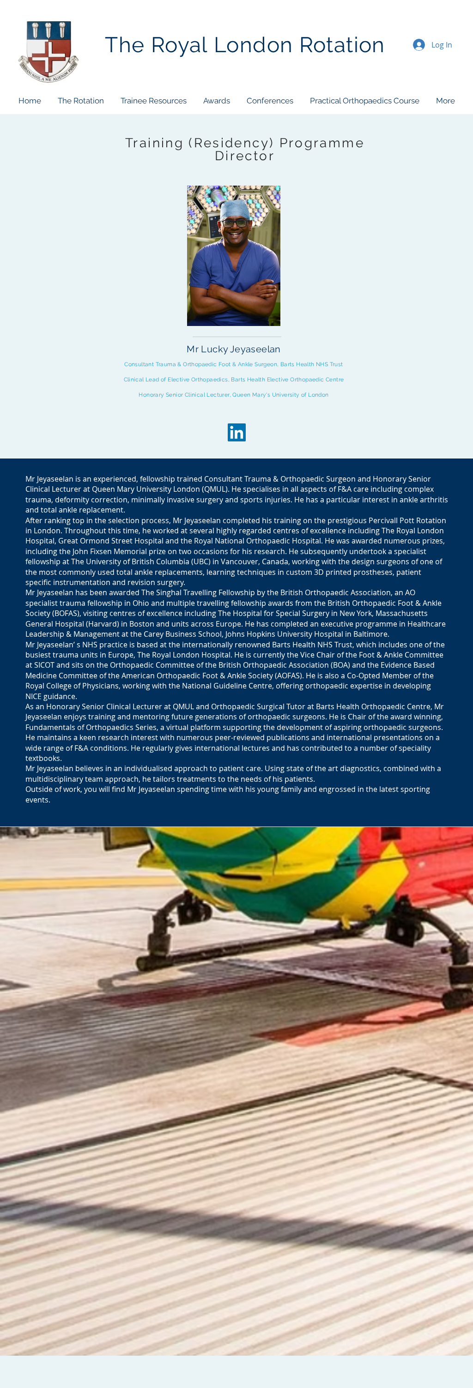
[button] (80, 101)
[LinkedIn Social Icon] (237, 432)
